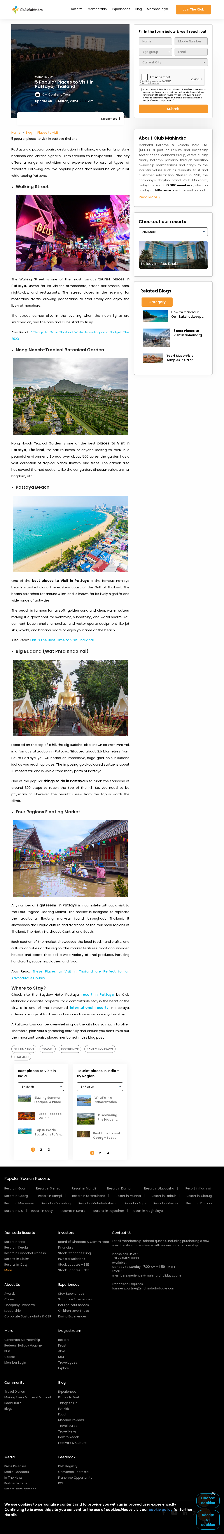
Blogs (8, 1408)
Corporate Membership (22, 1340)
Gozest (9, 1357)
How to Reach (68, 1437)
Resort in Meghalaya (147, 1211)
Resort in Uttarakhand (88, 1196)
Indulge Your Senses (73, 1305)
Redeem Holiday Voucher (23, 1345)
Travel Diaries (14, 1391)
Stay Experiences (71, 1293)
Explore (63, 1368)
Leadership (12, 1310)
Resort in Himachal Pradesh (25, 1253)
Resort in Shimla (48, 1188)
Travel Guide (67, 1426)
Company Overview (19, 1305)
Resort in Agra (135, 1203)
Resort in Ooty (42, 1211)
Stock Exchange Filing (74, 1253)
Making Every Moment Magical (27, 1397)
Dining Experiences (72, 1316)
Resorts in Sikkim (16, 1259)
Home (16, 132)
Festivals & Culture (72, 1443)
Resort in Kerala (16, 1247)
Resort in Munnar (128, 1196)
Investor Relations (71, 1259)
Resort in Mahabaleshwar (98, 1203)
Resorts (76, 9)
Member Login (15, 1362)
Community (14, 1382)
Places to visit (48, 132)
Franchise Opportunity (75, 1477)
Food (62, 1414)
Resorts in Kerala (73, 1211)
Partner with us (15, 1483)
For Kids (64, 1408)
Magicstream (69, 1330)
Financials (65, 1247)
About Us (12, 1284)
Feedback (66, 1457)
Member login (157, 9)
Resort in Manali (84, 1188)
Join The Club (193, 9)
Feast (62, 1345)
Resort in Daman (120, 1188)
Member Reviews (71, 1420)
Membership (97, 9)
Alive (61, 1351)
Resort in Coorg (16, 1196)
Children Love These (73, 1310)
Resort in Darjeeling (56, 1203)
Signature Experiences (75, 1299)
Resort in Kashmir (199, 1188)
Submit (173, 108)
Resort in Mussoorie (19, 1203)
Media (9, 1457)
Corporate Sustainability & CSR (27, 1316)
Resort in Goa (14, 1188)
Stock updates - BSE (73, 1264)
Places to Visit (68, 1397)
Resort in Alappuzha (159, 1188)
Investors (66, 1232)
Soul (61, 1357)
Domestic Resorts (19, 1232)
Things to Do (67, 1403)
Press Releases (15, 1466)
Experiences (121, 9)
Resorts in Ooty (16, 1264)
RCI (60, 1483)
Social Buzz (12, 1403)
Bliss (7, 1351)
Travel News (67, 1431)
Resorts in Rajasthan (108, 1211)
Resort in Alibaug (199, 1196)
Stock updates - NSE (73, 1270)
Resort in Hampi (50, 1196)
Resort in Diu (13, 1211)
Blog (138, 9)
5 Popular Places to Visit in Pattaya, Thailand (64, 84)
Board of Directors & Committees (84, 1242)
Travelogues (67, 1362)
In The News (13, 1477)
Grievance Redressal (73, 1472)
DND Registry (67, 1466)
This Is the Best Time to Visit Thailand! (62, 640)
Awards (9, 1293)
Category (157, 301)
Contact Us (121, 1232)
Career (9, 1299)
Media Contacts (16, 1472)
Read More (148, 197)
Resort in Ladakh (164, 1196)
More (8, 1270)
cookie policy (161, 1509)
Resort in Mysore (166, 1203)
